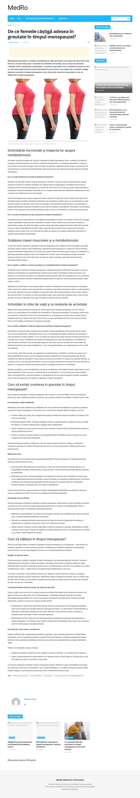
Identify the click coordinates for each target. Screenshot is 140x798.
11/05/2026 (12, 750)
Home (11, 18)
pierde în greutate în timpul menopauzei (69, 675)
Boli (19, 18)
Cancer (11, 737)
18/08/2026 (113, 119)
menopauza (48, 675)
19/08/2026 (113, 104)
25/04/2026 (40, 750)
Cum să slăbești (36, 675)
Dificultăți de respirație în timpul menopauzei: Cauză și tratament (48, 744)
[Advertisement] (92, 7)
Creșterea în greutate (20, 675)
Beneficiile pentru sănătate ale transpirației (120, 34)
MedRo (18, 7)
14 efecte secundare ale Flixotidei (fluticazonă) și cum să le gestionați (119, 99)
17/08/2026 (113, 132)
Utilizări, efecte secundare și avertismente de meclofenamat (120, 48)
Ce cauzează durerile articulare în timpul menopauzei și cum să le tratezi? (75, 746)
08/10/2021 (69, 752)
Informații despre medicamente (40, 18)
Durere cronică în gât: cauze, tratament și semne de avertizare (120, 127)
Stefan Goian (14, 42)
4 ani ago (113, 53)
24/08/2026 (100, 90)
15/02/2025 (25, 42)
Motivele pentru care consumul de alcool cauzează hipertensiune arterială (119, 113)
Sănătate (63, 18)
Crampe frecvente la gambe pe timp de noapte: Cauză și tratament (112, 86)
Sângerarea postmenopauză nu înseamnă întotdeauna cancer (20, 744)
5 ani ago (113, 38)
